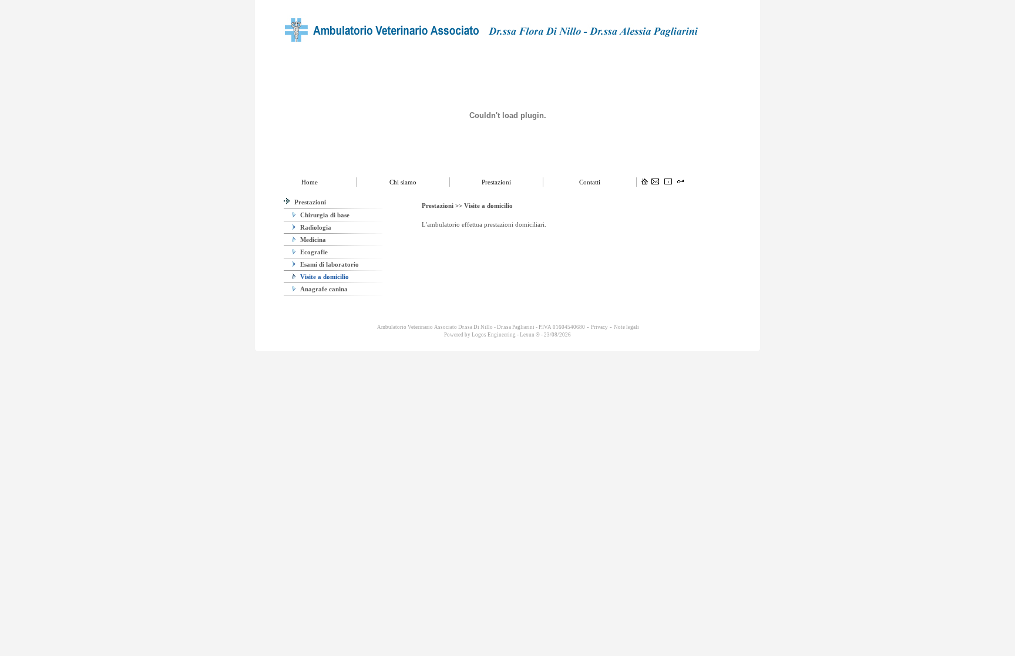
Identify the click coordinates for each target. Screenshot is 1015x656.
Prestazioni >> (443, 205)
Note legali (626, 327)
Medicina (312, 239)
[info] (668, 182)
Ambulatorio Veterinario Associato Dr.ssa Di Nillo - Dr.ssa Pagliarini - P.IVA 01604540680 (480, 327)
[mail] (655, 182)
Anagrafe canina (323, 288)
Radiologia (314, 227)
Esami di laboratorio (328, 264)
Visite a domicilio (323, 276)
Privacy (599, 327)
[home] (644, 182)
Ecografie (313, 251)
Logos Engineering (494, 335)
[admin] (680, 182)
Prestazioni (309, 202)
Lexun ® (530, 335)
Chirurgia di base (323, 214)
